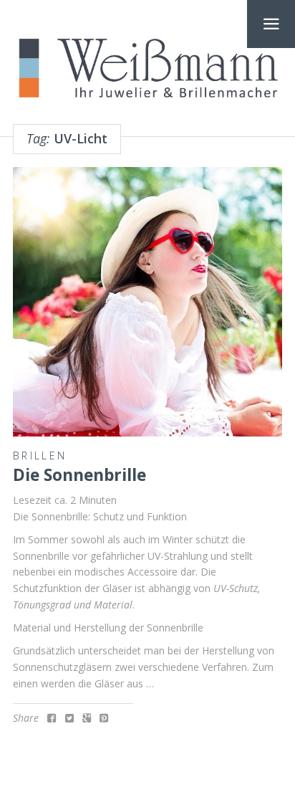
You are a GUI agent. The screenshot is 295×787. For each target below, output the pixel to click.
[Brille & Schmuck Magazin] (147, 69)
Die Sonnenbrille (79, 475)
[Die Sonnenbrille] (147, 302)
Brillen (40, 455)
